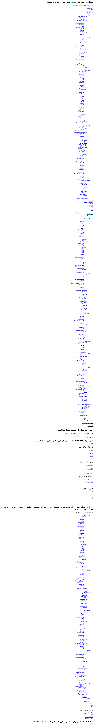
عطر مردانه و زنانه (82, 68)
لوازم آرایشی (87, 70)
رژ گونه (82, 99)
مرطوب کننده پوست (82, 198)
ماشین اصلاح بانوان (82, 150)
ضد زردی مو (81, 162)
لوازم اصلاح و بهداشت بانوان (80, 132)
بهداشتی (88, 14)
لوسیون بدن (84, 195)
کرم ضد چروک (83, 194)
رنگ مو (82, 166)
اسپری (85, 52)
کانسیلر (82, 101)
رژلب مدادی (81, 111)
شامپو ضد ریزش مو (79, 161)
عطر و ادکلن (84, 412)
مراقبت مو (84, 170)
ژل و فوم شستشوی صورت (77, 28)
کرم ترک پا (84, 189)
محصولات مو (87, 152)
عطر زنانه (84, 65)
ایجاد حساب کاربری (88, 712)
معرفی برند (84, 419)
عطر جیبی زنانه (80, 61)
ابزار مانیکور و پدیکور (79, 115)
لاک (83, 118)
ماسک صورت (84, 196)
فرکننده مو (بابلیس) (82, 145)
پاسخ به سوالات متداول (89, 482)
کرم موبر (82, 134)
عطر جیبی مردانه (80, 63)
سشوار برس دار (83, 143)
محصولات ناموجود (85, 180)
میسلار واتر (81, 31)
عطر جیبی (84, 60)
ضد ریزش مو (81, 339)
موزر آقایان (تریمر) (79, 148)
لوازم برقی (87, 137)
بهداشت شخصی (83, 415)
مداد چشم (81, 86)
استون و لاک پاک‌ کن (79, 116)
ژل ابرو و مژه (81, 79)
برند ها (92, 458)
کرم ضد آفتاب (83, 192)
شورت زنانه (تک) (80, 46)
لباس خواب (81, 48)
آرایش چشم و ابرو (82, 71)
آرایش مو (85, 154)
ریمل (83, 78)
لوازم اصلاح (87, 125)
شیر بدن (85, 187)
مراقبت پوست (86, 181)
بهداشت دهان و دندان (82, 16)
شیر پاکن (82, 30)
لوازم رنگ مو (84, 163)
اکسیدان (82, 165)
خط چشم (82, 75)
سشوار (85, 141)
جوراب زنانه (84, 39)
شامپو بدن (84, 185)
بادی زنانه (85, 38)
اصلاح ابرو (81, 72)
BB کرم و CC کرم (79, 90)
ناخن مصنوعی (80, 119)
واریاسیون (81, 169)
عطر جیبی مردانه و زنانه (78, 64)
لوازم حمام (84, 35)
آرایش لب (84, 105)
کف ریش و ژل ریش (79, 130)
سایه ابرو (82, 81)
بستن (91, 705)
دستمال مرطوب (80, 27)
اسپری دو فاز (81, 172)
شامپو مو (85, 159)
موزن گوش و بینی (82, 151)
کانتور (83, 100)
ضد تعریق (82, 34)
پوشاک (88, 36)
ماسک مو (82, 177)
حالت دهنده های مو (79, 156)
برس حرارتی (84, 138)
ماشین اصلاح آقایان (82, 147)
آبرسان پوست (84, 183)
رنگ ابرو (82, 76)
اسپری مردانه (81, 54)
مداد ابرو (82, 85)
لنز (86, 123)
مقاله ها (91, 456)
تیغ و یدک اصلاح (83, 126)
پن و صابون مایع (80, 24)
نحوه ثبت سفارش (90, 479)
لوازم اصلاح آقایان (83, 127)
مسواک (82, 19)
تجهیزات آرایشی (83, 121)
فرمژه (82, 83)
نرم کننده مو (81, 178)
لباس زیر (85, 418)
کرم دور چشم (83, 191)
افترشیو (82, 129)
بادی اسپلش (84, 56)
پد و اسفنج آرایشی (80, 93)
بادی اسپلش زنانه (80, 57)
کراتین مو (82, 176)
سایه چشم (81, 82)
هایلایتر (82, 104)
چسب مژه (81, 74)
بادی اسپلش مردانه (79, 59)
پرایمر (82, 94)
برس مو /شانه (81, 155)
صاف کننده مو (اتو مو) (82, 144)
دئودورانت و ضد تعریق (82, 32)
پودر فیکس (81, 97)
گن (86, 41)
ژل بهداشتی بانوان (80, 133)
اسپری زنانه (81, 53)
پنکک (83, 96)
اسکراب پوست (83, 184)
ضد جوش (85, 188)
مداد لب (82, 112)
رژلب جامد (81, 108)
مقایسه (88, 699)
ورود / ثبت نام (86, 701)
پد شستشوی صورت (79, 23)
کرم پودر (82, 103)
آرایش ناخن (84, 114)
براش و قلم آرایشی (79, 122)
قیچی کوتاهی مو (80, 158)
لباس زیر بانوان (83, 42)
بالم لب (82, 107)
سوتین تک (82, 45)
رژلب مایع (81, 110)
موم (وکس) (81, 136)
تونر (83, 25)
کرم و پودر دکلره (80, 167)
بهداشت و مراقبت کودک (81, 20)
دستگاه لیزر (84, 140)
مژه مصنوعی (81, 87)
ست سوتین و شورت (79, 43)
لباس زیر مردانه (83, 49)
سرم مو (82, 174)
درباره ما (91, 453)
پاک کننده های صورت (82, 21)
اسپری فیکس (81, 92)
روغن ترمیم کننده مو (79, 173)
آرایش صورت (84, 89)
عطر (89, 50)
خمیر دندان (81, 17)
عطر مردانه (84, 67)
